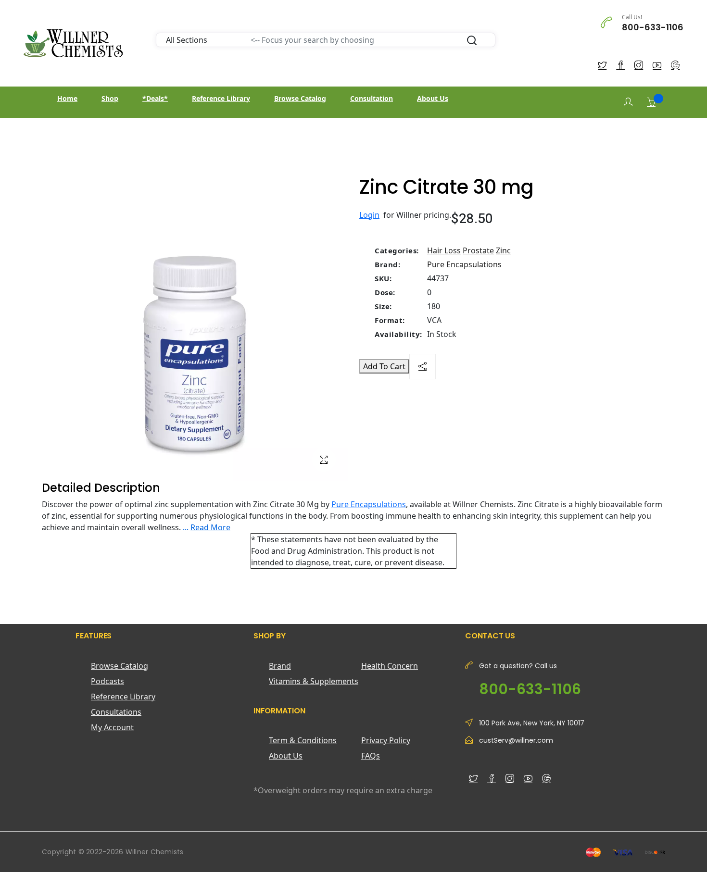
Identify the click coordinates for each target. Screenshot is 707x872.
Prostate (478, 250)
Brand (280, 665)
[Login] (628, 102)
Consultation (371, 98)
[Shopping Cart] (651, 102)
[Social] (422, 366)
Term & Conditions (303, 740)
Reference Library (221, 98)
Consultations (116, 712)
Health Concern (389, 665)
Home (67, 98)
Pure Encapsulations (464, 264)
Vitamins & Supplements (313, 681)
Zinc (503, 250)
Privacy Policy (385, 740)
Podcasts (107, 681)
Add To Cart (384, 366)
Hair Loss (444, 250)
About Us (432, 98)
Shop (109, 98)
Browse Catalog (300, 98)
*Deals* (155, 98)
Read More (210, 527)
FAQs (370, 755)
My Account (112, 727)
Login (369, 215)
